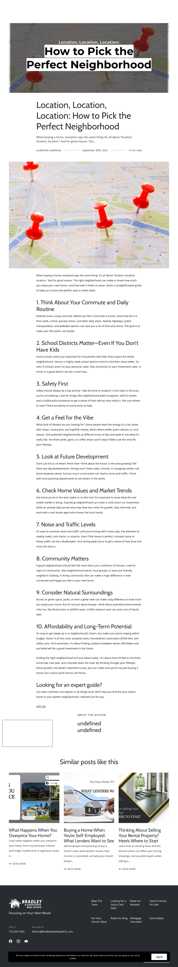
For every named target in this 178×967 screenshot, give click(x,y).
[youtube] (26, 941)
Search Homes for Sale (158, 902)
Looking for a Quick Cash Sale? (118, 904)
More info (81, 958)
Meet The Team (96, 902)
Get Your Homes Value (99, 919)
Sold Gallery (157, 918)
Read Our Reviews (135, 902)
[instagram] (18, 941)
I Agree (159, 956)
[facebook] (10, 941)
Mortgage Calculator (136, 919)
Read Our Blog (119, 918)
